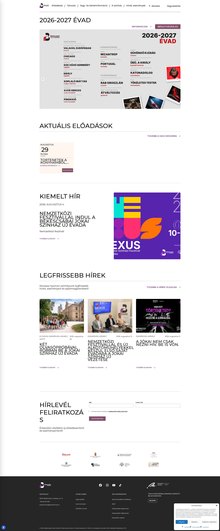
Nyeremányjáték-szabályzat (121, 499)
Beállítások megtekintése (209, 522)
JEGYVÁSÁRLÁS (68, 170)
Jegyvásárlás (173, 6)
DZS (107, 528)
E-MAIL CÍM (139, 402)
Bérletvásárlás (169, 27)
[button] (216, 505)
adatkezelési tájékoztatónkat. (118, 411)
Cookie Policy (187, 527)
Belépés (152, 500)
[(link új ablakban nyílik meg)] (100, 485)
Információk (140, 27)
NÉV (90, 402)
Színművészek (81, 504)
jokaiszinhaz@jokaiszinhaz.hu (50, 505)
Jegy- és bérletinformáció (93, 5)
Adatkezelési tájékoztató (120, 508)
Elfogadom (182, 522)
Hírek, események (135, 5)
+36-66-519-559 (45, 501)
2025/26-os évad (81, 508)
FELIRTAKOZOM (97, 418)
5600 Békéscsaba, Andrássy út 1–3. (51, 498)
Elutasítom (195, 522)
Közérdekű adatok (118, 518)
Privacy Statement (197, 527)
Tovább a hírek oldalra (162, 287)
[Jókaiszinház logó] (44, 6)
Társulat (71, 5)
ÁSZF (113, 504)
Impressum (206, 527)
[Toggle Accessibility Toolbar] (3, 527)
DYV (125, 528)
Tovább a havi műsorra (162, 136)
